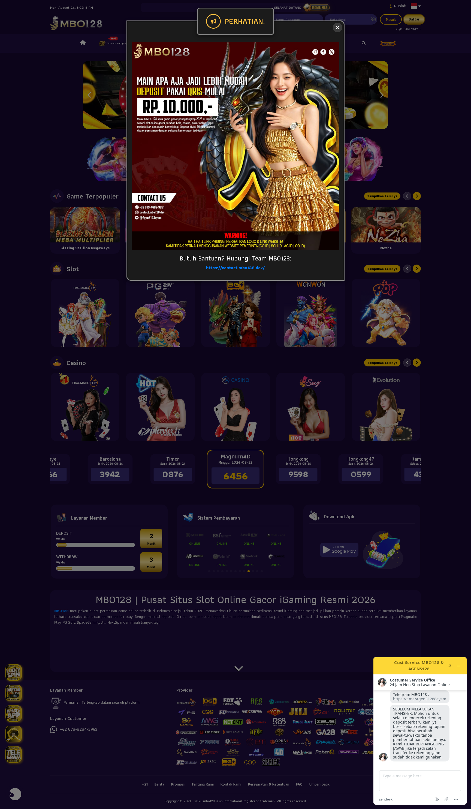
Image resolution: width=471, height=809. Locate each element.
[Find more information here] (420, 731)
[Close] (337, 27)
